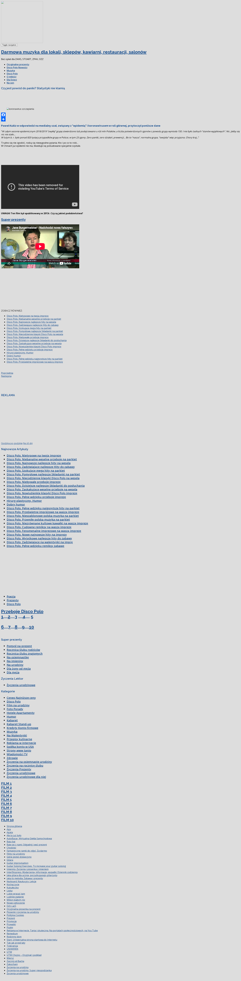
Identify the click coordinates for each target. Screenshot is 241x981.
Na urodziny (15, 665)
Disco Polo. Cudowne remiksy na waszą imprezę (39, 527)
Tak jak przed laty (16, 942)
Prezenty (13, 600)
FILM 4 (6, 796)
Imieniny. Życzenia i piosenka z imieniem (28, 869)
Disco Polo (12, 73)
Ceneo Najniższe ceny (21, 698)
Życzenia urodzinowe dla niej (26, 777)
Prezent (11, 918)
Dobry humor (14, 355)
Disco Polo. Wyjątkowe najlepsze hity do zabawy (39, 538)
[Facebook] (120, 115)
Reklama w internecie (21, 743)
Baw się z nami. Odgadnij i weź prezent (27, 844)
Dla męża (13, 672)
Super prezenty (13, 220)
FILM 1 (6, 783)
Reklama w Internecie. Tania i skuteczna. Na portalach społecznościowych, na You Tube (52, 930)
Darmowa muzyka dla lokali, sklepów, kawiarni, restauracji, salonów (74, 52)
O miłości (11, 76)
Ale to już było (14, 835)
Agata (10, 832)
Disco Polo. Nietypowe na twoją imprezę (28, 315)
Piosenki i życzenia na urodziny (23, 912)
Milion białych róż (16, 899)
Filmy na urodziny (16, 853)
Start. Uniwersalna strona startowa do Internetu (32, 939)
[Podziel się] (120, 119)
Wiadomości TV (17, 754)
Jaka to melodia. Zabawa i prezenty (25, 878)
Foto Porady (15, 709)
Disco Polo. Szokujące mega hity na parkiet (29, 328)
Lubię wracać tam (16, 893)
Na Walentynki (17, 735)
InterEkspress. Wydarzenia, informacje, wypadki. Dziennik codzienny (42, 872)
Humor (11, 716)
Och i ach (11, 906)
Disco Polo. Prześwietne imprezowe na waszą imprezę (35, 361)
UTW (9, 952)
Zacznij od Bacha (15, 961)
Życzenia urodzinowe (21, 685)
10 (31, 626)
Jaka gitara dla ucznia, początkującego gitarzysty (32, 875)
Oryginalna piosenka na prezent (23, 909)
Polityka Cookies (15, 915)
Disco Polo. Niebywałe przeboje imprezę (28, 337)
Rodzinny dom (14, 936)
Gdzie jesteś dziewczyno (19, 856)
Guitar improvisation (17, 863)
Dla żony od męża (19, 668)
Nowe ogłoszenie (16, 902)
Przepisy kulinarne (19, 739)
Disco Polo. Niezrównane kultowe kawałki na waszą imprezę (47, 523)
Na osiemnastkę (18, 657)
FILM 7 (6, 808)
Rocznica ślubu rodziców (23, 650)
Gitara (10, 859)
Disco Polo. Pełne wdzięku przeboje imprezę (30, 349)
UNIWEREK (12, 948)
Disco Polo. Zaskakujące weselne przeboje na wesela (34, 343)
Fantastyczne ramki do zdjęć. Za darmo (27, 850)
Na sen (10, 82)
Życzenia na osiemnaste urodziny (29, 762)
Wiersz (10, 958)
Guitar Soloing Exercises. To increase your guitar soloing (36, 866)
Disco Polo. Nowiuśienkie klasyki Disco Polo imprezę (34, 346)
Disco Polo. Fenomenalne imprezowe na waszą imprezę (44, 531)
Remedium (12, 933)
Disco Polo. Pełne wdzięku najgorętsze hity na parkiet (34, 358)
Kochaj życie (13, 884)
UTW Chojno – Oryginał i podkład (24, 955)
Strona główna (14, 826)
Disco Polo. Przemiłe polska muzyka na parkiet (38, 519)
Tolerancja (12, 945)
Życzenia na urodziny (18, 967)
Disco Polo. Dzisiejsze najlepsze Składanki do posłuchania (37, 340)
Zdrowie (12, 758)
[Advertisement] (52, 98)
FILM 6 (6, 804)
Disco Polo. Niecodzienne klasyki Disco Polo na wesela (35, 334)
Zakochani (12, 964)
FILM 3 (6, 792)
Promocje (12, 921)
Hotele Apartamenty (21, 713)
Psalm (10, 927)
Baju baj (11, 841)
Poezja (11, 596)
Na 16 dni (27, 443)
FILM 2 (6, 787)
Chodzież (11, 847)
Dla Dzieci (12, 79)
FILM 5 (6, 800)
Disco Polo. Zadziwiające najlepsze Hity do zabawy (33, 325)
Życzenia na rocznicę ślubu (25, 765)
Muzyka (11, 70)
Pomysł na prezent (19, 646)
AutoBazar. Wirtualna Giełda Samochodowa (29, 838)
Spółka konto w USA (20, 747)
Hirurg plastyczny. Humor (20, 352)
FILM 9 (6, 816)
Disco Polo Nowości (17, 67)
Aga (9, 829)
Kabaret (12, 720)
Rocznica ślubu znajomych (25, 653)
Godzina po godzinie (11, 443)
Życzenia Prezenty (19, 769)
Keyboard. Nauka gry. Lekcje (21, 881)
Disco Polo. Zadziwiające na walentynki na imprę (40, 542)
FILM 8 (6, 812)
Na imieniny (15, 661)
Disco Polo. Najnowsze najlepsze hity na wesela (31, 322)
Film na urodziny (18, 705)
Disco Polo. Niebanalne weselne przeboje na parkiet (34, 318)
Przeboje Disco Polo (22, 611)
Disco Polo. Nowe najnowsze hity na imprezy (37, 534)
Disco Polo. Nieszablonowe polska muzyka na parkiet (43, 516)
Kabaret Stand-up (19, 724)
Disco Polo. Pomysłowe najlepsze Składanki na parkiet (35, 331)
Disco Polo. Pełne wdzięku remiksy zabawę (35, 546)
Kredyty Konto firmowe (22, 728)
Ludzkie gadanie (15, 896)
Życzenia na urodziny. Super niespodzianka (29, 970)
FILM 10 (7, 820)
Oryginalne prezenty (18, 64)
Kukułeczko (13, 887)
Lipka (9, 890)
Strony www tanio (19, 750)
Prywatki (11, 924)
